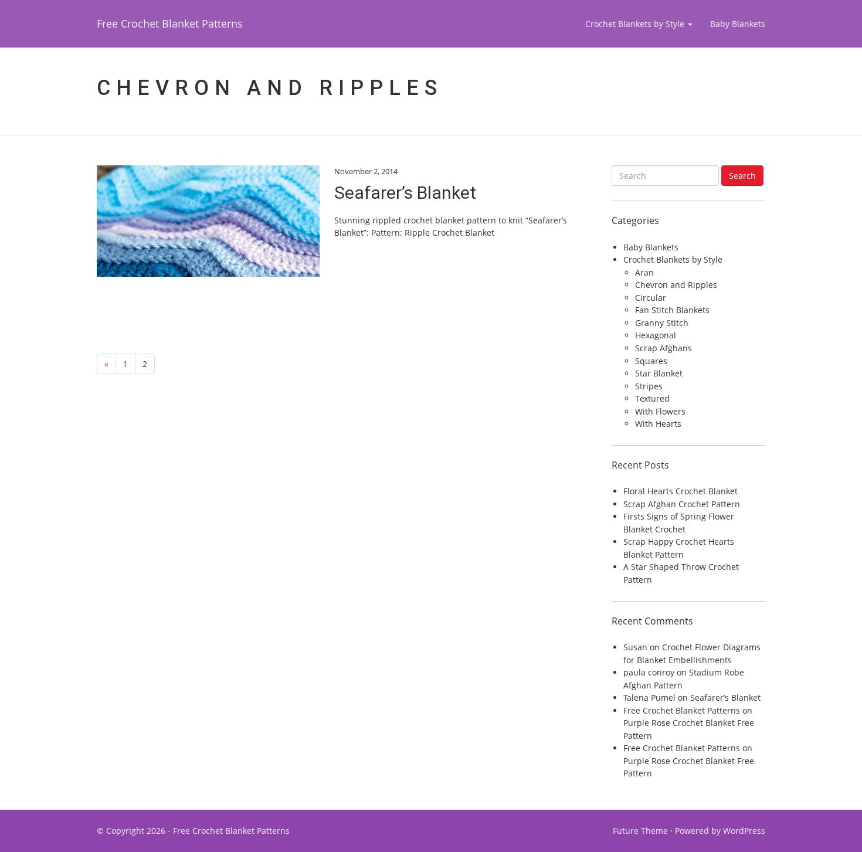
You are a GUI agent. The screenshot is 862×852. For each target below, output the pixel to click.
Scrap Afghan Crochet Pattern (681, 504)
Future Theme (640, 830)
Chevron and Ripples (676, 284)
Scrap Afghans (663, 348)
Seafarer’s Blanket (405, 192)
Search (742, 175)
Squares (651, 360)
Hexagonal (655, 335)
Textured (652, 398)
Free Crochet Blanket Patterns (170, 23)
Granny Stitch (661, 322)
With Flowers (660, 411)
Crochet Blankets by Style (636, 23)
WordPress (744, 830)
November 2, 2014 (366, 171)
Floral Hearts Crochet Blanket (680, 491)
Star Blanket (659, 373)
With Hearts (658, 423)
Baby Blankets (737, 23)
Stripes (649, 386)
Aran (644, 272)
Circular (650, 297)
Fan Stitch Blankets (672, 309)
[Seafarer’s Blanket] (208, 221)
